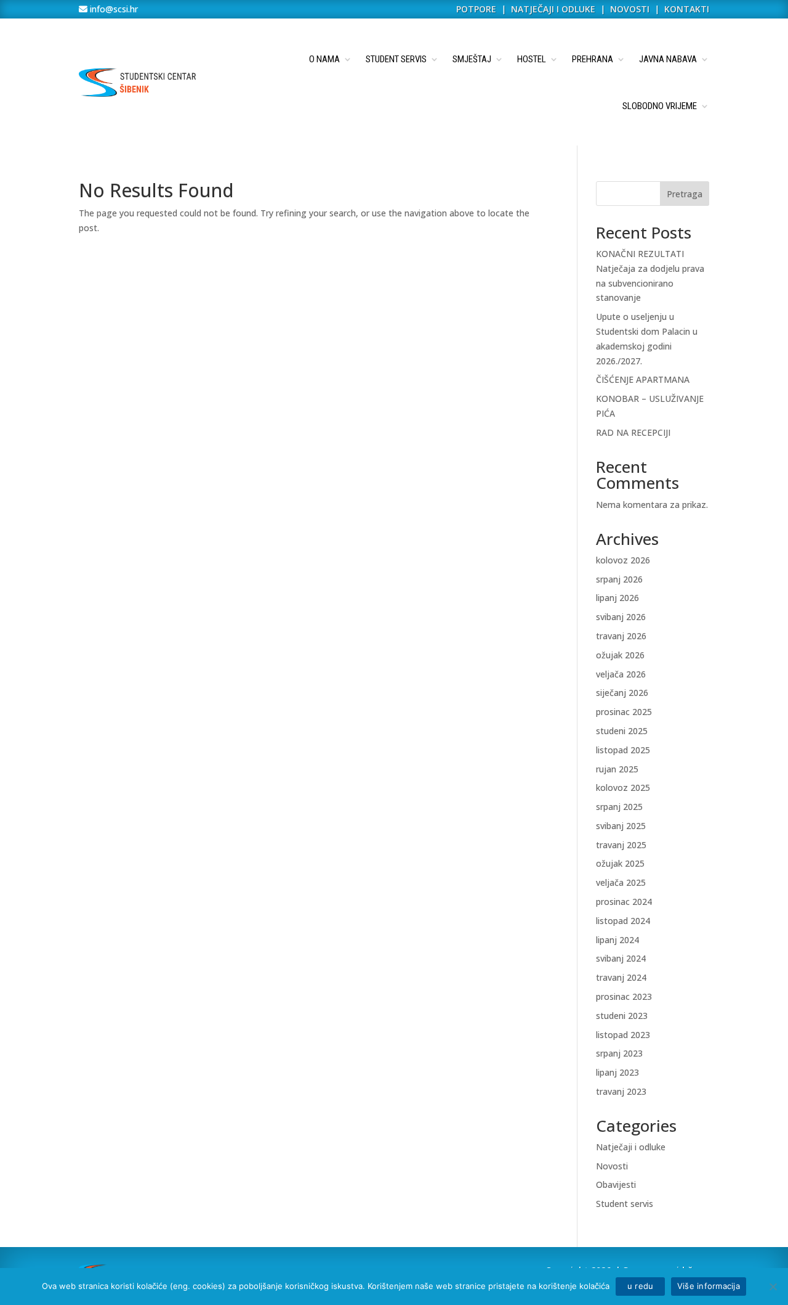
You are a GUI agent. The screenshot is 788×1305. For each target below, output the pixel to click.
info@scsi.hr (112, 9)
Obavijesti (616, 1184)
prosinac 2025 (624, 712)
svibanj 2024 (621, 958)
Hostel (531, 59)
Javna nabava (668, 59)
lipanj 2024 (617, 940)
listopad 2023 (623, 1035)
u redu (640, 1286)
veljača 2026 (621, 674)
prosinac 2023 (624, 996)
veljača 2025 (621, 882)
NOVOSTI (631, 9)
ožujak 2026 (620, 655)
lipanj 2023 (617, 1072)
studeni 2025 (622, 731)
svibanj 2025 (621, 826)
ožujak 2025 (620, 863)
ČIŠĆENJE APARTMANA (643, 379)
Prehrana (592, 59)
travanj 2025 (621, 845)
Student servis (396, 59)
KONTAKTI (686, 9)
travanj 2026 (621, 636)
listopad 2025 (623, 750)
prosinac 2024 (624, 901)
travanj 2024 (621, 977)
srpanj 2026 (619, 579)
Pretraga (684, 194)
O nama (324, 59)
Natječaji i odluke (630, 1147)
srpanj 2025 (619, 806)
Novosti (612, 1166)
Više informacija (708, 1286)
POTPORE (476, 9)
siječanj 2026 (622, 692)
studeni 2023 (622, 1015)
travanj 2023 (621, 1091)
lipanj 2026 (617, 597)
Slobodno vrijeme (659, 106)
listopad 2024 (623, 921)
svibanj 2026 (621, 617)
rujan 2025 (617, 769)
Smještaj (471, 59)
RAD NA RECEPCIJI (633, 432)
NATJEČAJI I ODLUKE (553, 9)
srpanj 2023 (619, 1053)
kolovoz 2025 (623, 787)
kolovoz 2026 (623, 560)
